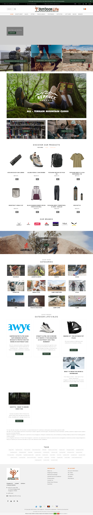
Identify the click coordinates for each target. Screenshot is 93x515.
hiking (18, 454)
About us (49, 470)
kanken (45, 454)
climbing (46, 452)
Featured (40, 147)
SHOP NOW (12, 32)
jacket (38, 454)
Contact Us (50, 480)
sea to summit (31, 457)
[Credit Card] (40, 506)
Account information (73, 470)
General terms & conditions (54, 476)
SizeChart (49, 484)
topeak (59, 457)
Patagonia (70, 449)
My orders (70, 472)
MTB (44, 449)
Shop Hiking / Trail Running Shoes (46, 60)
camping (38, 452)
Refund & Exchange (52, 474)
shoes (40, 457)
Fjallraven (19, 449)
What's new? (19, 14)
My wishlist (70, 474)
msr (59, 454)
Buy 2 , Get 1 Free (67, 131)
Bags (11, 449)
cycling (62, 452)
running (22, 457)
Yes (55, 513)
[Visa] (56, 506)
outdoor (66, 454)
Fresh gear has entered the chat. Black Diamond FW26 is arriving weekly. (46, 1)
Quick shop (16, 172)
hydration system (28, 454)
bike (30, 452)
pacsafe (74, 454)
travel (67, 457)
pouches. (82, 454)
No (58, 513)
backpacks (22, 452)
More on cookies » (64, 513)
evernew (79, 452)
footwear (11, 454)
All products (71, 478)
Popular (52, 147)
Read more (19, 353)
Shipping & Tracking (52, 472)
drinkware (71, 452)
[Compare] (83, 3)
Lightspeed (53, 509)
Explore (26, 131)
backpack (14, 452)
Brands (80, 14)
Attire (32, 14)
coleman (54, 452)
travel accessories (77, 457)
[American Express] (36, 506)
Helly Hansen (36, 449)
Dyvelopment (65, 509)
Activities (59, 14)
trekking (38, 460)
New (46, 147)
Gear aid (27, 449)
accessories (79, 449)
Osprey (61, 449)
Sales (26, 14)
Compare (70, 476)
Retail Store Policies (52, 482)
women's (54, 460)
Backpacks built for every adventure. (15, 61)
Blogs (74, 14)
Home (11, 14)
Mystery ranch (52, 449)
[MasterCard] (48, 506)
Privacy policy (50, 478)
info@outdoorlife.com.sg (14, 495)
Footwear (51, 14)
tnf (53, 457)
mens (52, 454)
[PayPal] (52, 506)
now (46, 244)
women (46, 460)
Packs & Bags (41, 14)
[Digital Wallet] (44, 506)
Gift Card (68, 14)
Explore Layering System (77, 60)
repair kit (14, 457)
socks (47, 457)
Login (89, 3)
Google (58, 511)
